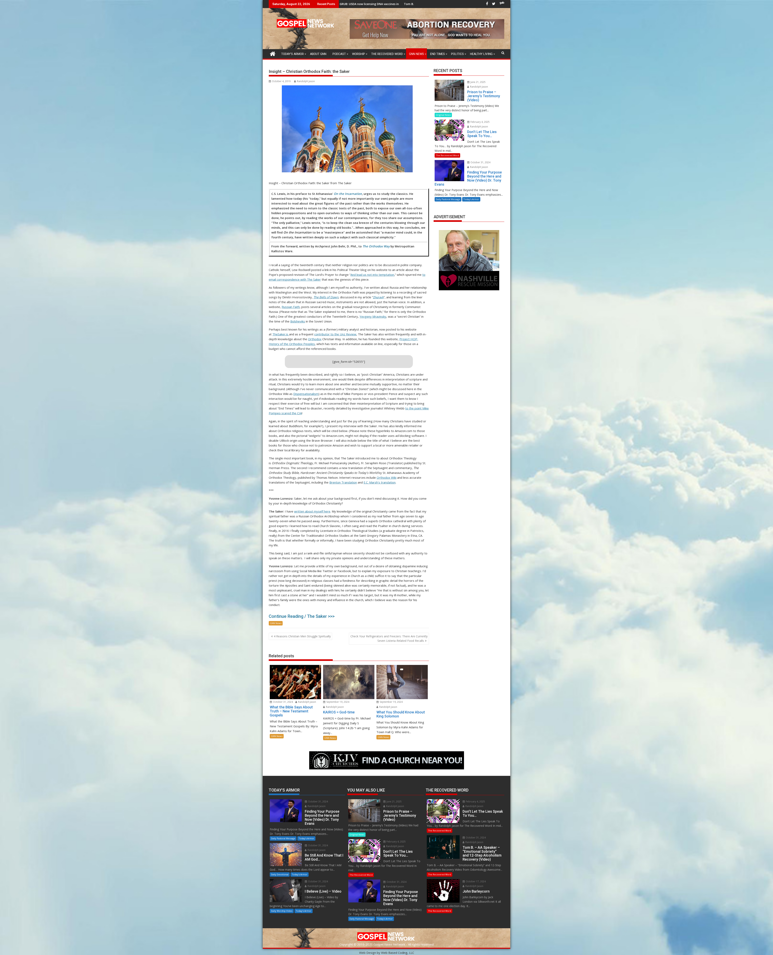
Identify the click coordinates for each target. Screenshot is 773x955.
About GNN (318, 54)
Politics (457, 54)
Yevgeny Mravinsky (373, 316)
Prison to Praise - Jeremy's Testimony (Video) (362, 4)
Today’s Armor (292, 54)
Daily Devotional (279, 874)
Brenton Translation (343, 482)
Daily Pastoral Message (448, 199)
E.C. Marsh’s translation (380, 482)
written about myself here (312, 511)
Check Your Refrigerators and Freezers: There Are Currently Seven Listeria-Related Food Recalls (389, 638)
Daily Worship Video (281, 910)
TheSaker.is (280, 334)
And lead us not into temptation (372, 275)
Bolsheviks (297, 321)
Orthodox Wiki (386, 477)
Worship (358, 54)
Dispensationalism (305, 394)
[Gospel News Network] (272, 53)
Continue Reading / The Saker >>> (302, 616)
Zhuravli (378, 297)
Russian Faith (291, 307)
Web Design (367, 953)
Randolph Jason (306, 81)
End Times (437, 54)
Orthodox (314, 339)
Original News (443, 114)
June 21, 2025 (478, 82)
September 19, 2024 (337, 702)
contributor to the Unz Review (335, 334)
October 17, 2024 (475, 881)
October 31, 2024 (282, 702)
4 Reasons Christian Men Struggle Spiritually (302, 636)
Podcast (339, 54)
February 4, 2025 (480, 122)
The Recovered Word (387, 54)
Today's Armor (471, 199)
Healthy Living (481, 54)
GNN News (416, 54)
